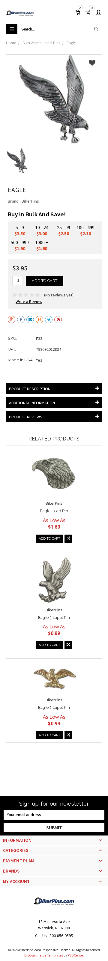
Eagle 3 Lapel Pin (54, 617)
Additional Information (32, 402)
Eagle (71, 42)
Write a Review (29, 301)
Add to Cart (49, 539)
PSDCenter (76, 955)
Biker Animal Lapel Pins (41, 42)
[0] (79, 13)
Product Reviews (25, 417)
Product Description (29, 388)
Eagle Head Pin (54, 511)
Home (11, 42)
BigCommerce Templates (43, 955)
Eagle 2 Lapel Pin (54, 707)
